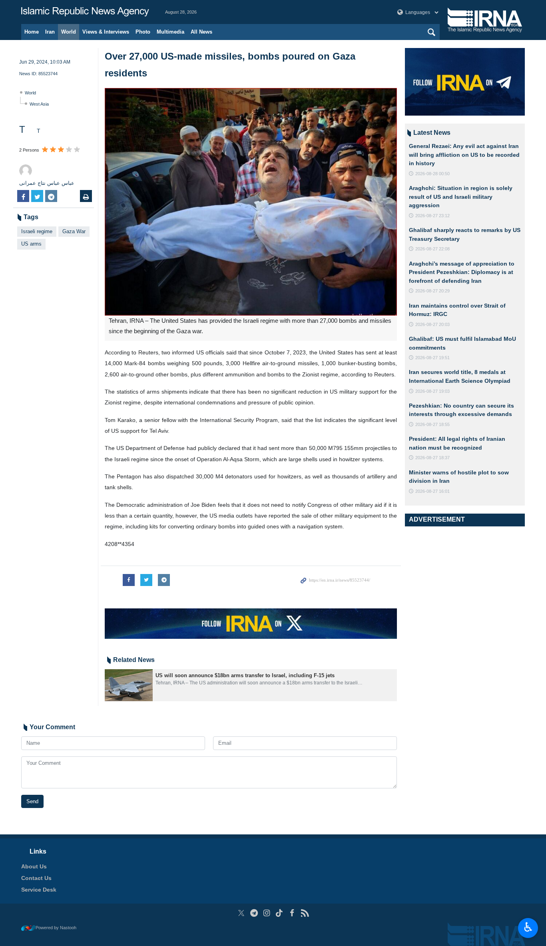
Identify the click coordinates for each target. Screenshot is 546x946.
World (68, 32)
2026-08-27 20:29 (432, 290)
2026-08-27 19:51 (432, 357)
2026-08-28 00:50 (432, 173)
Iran (50, 32)
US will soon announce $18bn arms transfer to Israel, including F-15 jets (245, 675)
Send (32, 801)
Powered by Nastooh (56, 927)
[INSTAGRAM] (266, 913)
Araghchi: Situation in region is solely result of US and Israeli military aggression (460, 196)
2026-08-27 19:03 (432, 391)
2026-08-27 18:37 (432, 457)
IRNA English (85, 12)
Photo (143, 32)
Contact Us (36, 878)
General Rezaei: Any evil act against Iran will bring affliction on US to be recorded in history (464, 154)
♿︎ (528, 927)
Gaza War (74, 231)
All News (201, 32)
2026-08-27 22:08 (432, 248)
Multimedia (170, 32)
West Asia (39, 104)
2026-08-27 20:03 (432, 324)
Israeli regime (36, 231)
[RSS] (304, 913)
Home (31, 32)
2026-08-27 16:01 (432, 491)
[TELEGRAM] (254, 913)
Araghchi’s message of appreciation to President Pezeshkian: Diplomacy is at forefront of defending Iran (461, 272)
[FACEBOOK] (292, 913)
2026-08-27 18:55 (432, 424)
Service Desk (38, 889)
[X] (241, 913)
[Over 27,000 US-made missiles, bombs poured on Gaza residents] (251, 202)
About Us (34, 866)
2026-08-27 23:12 (432, 215)
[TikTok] (279, 913)
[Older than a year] (129, 685)
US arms (31, 244)
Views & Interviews (105, 32)
